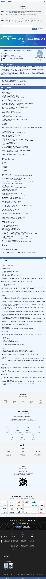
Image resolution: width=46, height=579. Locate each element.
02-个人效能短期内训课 (14, 539)
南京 (40, 21)
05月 (19, 18)
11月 (37, 18)
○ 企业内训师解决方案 (7, 539)
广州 (19, 21)
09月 (31, 18)
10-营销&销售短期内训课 (14, 549)
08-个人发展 (32, 546)
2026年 (10, 18)
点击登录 (18, 526)
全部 (7, 11)
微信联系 (23, 578)
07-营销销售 (32, 545)
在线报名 (12, 55)
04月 (16, 18)
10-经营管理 (32, 549)
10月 (34, 18)
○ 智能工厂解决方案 (6, 541)
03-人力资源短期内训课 (14, 540)
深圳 (15, 21)
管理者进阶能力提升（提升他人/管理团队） (19, 14)
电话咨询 (7, 578)
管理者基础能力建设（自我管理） (32, 14)
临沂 (41, 20)
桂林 (32, 20)
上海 (12, 21)
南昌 (19, 20)
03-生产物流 (32, 540)
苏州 (28, 21)
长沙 (35, 20)
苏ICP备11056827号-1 (32, 574)
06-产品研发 (32, 544)
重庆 (37, 21)
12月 (40, 18)
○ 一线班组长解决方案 (7, 540)
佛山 (22, 21)
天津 (34, 21)
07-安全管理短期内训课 (14, 545)
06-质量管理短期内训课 (14, 544)
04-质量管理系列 (23, 541)
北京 (9, 21)
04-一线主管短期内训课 (14, 541)
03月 (12, 18)
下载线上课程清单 (26, 526)
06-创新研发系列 (23, 544)
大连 (12, 20)
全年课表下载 (41, 28)
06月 (22, 18)
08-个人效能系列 (23, 546)
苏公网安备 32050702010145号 (40, 574)
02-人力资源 (32, 539)
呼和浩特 (26, 20)
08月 (28, 18)
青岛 (25, 21)
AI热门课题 (10, 14)
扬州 (29, 20)
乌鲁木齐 (16, 20)
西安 (9, 20)
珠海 (22, 20)
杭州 (31, 21)
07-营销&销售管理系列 (24, 545)
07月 (25, 18)
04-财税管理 (32, 541)
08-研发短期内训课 (14, 546)
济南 (38, 20)
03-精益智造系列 (23, 540)
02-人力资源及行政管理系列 (25, 539)
